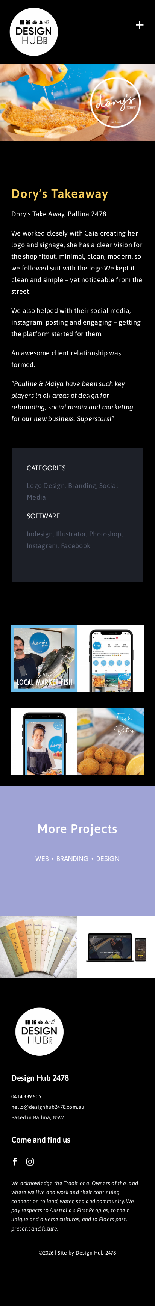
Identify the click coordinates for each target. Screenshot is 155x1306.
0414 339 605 (26, 1096)
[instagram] (30, 1162)
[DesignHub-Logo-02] (34, 7)
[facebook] (15, 1162)
